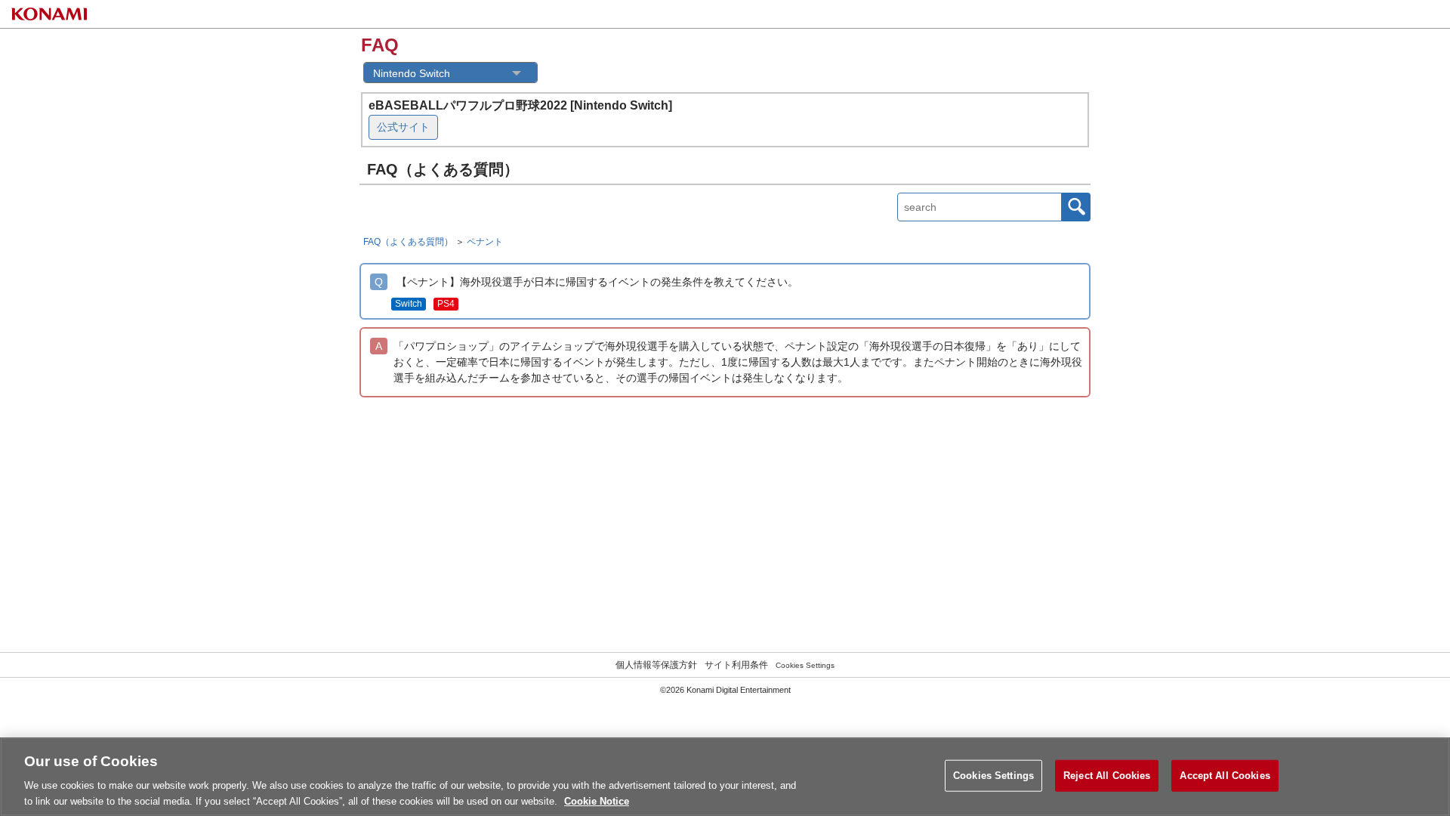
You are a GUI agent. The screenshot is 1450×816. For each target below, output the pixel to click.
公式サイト (403, 127)
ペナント (485, 241)
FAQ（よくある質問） (408, 241)
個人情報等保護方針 (656, 665)
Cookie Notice (596, 800)
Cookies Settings (805, 665)
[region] (725, 776)
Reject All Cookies (1106, 775)
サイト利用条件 (736, 665)
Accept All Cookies (1225, 775)
